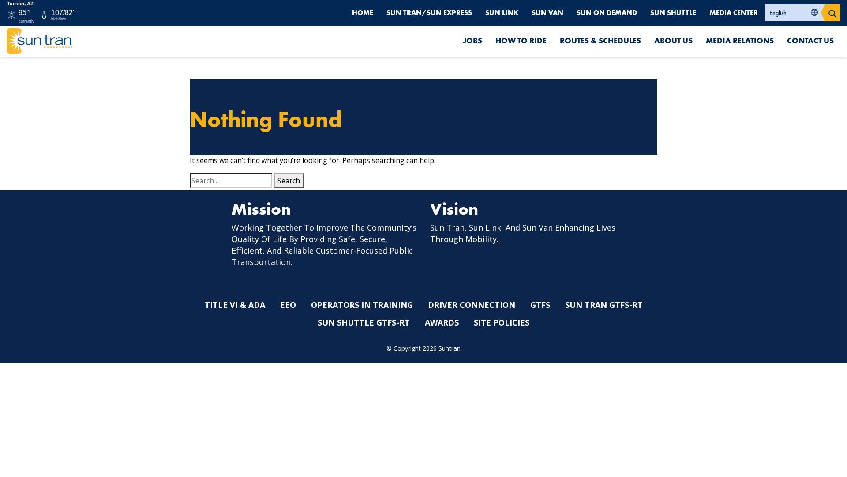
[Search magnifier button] (832, 12)
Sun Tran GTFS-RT (604, 304)
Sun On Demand (607, 12)
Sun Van (547, 12)
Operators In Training (362, 304)
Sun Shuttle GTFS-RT (364, 322)
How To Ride (521, 40)
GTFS (540, 304)
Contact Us (810, 40)
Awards (442, 322)
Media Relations (740, 40)
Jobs (472, 40)
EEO (288, 304)
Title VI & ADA (235, 304)
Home (362, 12)
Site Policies (501, 322)
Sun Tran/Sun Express (429, 12)
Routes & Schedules (600, 40)
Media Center (733, 12)
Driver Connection (471, 304)
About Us (673, 40)
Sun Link (501, 12)
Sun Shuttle (673, 12)
